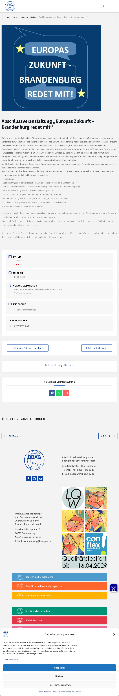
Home (7, 17)
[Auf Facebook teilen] (52, 393)
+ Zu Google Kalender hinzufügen (28, 348)
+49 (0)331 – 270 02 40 (82, 469)
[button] (114, 634)
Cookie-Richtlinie (44, 692)
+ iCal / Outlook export (96, 348)
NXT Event (105, 436)
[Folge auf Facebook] (28, 478)
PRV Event (13, 436)
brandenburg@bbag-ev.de (37, 541)
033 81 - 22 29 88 (32, 537)
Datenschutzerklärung (62, 692)
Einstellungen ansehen (59, 684)
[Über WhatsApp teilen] (59, 393)
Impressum (76, 692)
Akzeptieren (59, 667)
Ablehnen (59, 676)
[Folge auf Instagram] (34, 478)
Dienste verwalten (12, 659)
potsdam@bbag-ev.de (82, 473)
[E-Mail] (66, 393)
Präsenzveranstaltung (28, 17)
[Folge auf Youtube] (40, 478)
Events (15, 17)
